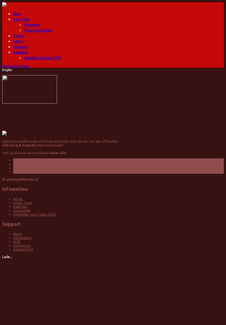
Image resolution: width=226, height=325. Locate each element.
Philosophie (32, 24)
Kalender (20, 206)
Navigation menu (15, 66)
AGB (16, 241)
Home (17, 13)
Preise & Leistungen (38, 30)
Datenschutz (23, 249)
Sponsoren (20, 46)
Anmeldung (20, 52)
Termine (19, 35)
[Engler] (29, 102)
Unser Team (21, 19)
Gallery (18, 41)
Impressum (22, 245)
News (17, 234)
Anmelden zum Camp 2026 (42, 57)
